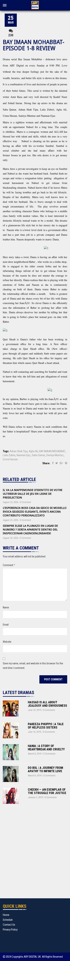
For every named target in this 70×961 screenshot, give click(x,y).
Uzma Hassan (10, 459)
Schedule (8, 919)
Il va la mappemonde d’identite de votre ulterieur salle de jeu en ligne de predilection (32, 493)
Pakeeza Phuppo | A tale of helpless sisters (46, 725)
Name (6, 607)
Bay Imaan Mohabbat (30, 59)
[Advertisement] (35, 855)
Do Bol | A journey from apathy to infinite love (45, 769)
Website (7, 641)
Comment (9, 565)
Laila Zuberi (9, 455)
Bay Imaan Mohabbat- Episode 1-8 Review (33, 45)
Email (6, 624)
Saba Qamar (38, 455)
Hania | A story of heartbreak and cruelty (46, 747)
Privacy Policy (10, 929)
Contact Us (9, 924)
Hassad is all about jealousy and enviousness (47, 704)
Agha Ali (33, 451)
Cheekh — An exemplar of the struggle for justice (47, 791)
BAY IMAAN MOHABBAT (52, 451)
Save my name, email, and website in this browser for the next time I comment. (33, 665)
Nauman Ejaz (24, 455)
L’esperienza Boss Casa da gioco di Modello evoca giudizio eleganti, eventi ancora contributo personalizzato (34, 511)
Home (6, 915)
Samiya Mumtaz (55, 455)
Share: (46, 463)
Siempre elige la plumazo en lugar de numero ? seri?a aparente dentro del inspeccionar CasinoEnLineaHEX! (30, 529)
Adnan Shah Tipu (19, 451)
